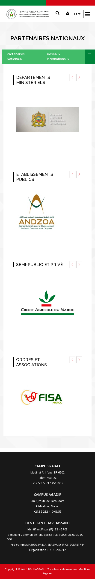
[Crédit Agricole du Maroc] (47, 303)
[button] (79, 77)
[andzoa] (36, 212)
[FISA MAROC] (42, 398)
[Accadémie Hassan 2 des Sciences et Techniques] (47, 119)
